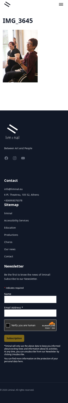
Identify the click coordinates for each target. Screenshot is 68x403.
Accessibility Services (16, 220)
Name (7, 294)
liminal (8, 213)
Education (10, 227)
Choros (8, 242)
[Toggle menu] (61, 4)
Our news (10, 249)
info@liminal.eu (13, 189)
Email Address (13, 307)
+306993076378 (13, 200)
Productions (11, 234)
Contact (8, 256)
